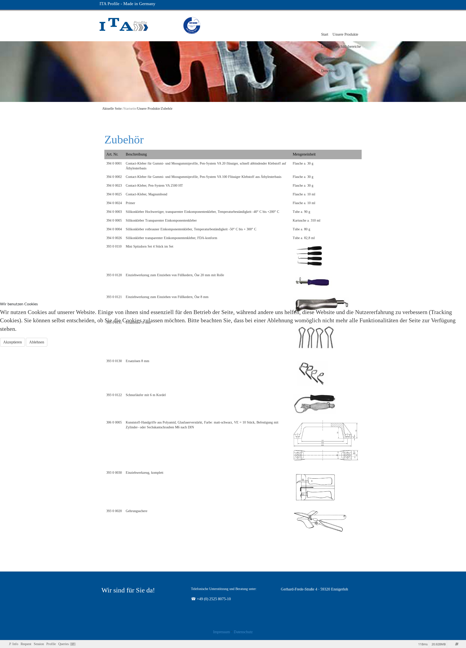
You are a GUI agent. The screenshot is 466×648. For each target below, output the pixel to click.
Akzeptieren (12, 342)
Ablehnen (36, 342)
